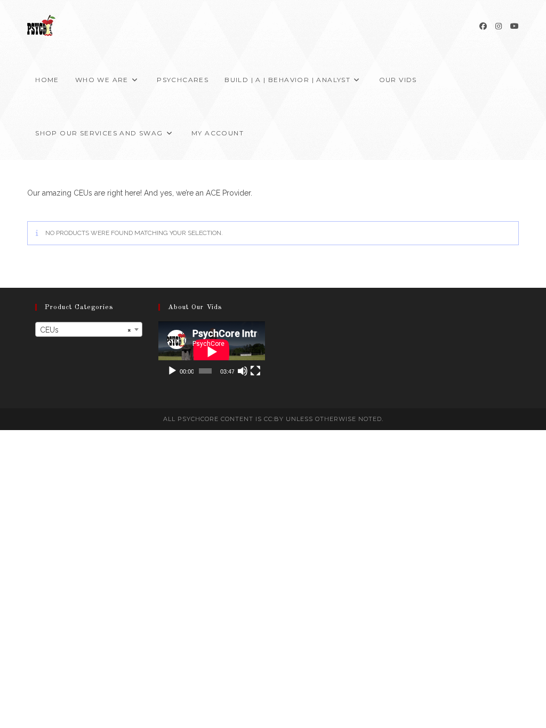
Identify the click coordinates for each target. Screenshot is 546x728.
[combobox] (88, 329)
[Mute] (242, 371)
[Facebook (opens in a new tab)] (483, 26)
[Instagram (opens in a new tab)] (498, 26)
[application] (211, 351)
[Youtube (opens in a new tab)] (514, 26)
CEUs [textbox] (85, 330)
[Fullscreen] (255, 371)
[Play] (172, 371)
